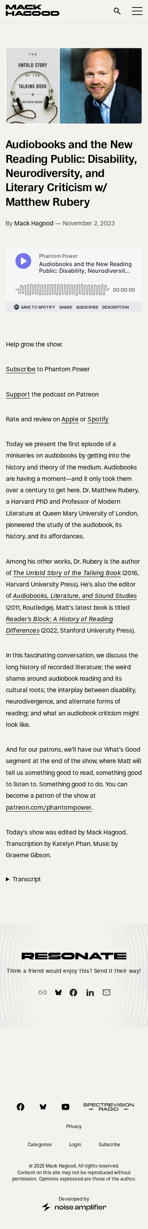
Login (75, 1144)
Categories (40, 1144)
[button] (137, 11)
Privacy (74, 1126)
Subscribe (21, 369)
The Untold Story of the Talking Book (67, 573)
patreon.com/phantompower (49, 807)
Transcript (27, 879)
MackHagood (33, 11)
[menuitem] (74, 1126)
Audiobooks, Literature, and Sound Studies (75, 596)
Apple (70, 419)
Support (18, 394)
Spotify (98, 419)
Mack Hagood (34, 223)
